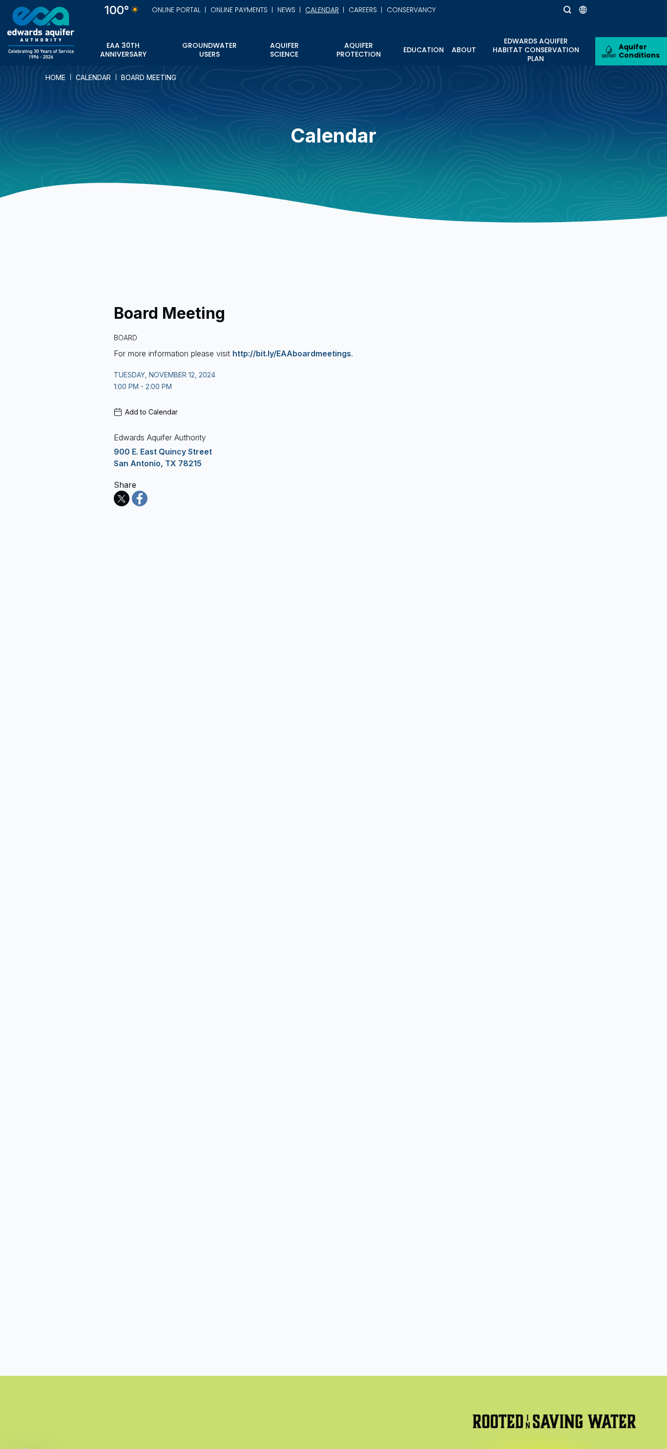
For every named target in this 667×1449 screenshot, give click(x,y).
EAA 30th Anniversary (123, 50)
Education (423, 50)
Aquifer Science (284, 50)
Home (55, 77)
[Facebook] (139, 498)
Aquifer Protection (358, 50)
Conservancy (411, 10)
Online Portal (176, 10)
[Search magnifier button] (549, 10)
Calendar (322, 10)
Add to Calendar (151, 412)
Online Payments (239, 10)
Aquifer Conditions (639, 51)
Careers (363, 10)
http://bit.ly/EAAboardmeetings (291, 353)
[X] (121, 498)
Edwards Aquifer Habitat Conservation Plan (536, 49)
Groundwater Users (209, 50)
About (464, 50)
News (286, 10)
